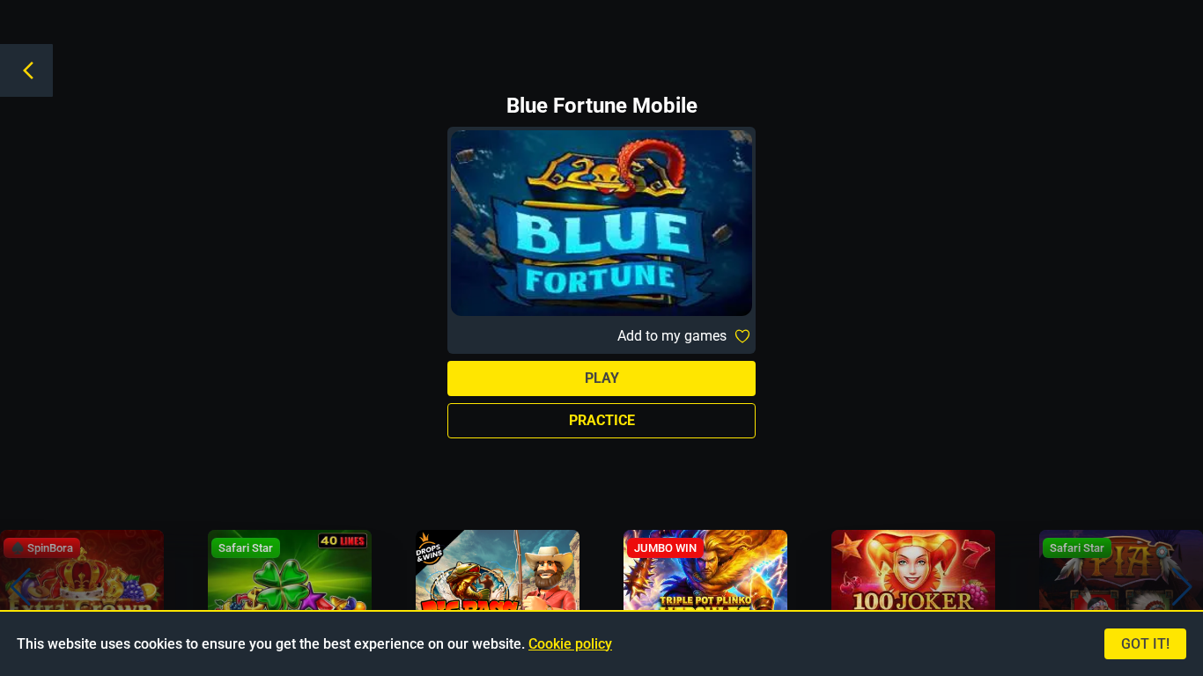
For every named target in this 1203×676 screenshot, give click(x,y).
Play (602, 378)
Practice (602, 420)
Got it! (1145, 644)
